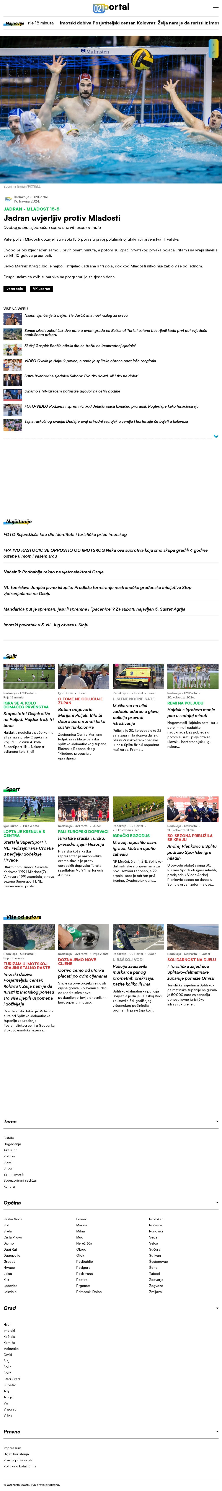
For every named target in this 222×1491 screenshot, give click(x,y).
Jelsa (7, 1273)
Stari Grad (11, 1379)
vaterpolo (15, 288)
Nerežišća (84, 1243)
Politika (9, 1156)
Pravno (12, 1431)
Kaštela (9, 1336)
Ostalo (8, 1138)
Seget (153, 1237)
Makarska (11, 1348)
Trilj (6, 1391)
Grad (9, 1308)
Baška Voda (12, 1219)
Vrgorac (9, 1409)
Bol (6, 1225)
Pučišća (155, 1225)
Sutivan (155, 1255)
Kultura (9, 1186)
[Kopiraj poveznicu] (213, 52)
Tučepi (154, 1273)
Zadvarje (156, 1279)
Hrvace (9, 1267)
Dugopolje (11, 1255)
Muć (79, 1237)
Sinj (6, 1361)
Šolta (153, 1267)
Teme (9, 1121)
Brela (7, 1231)
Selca (153, 1243)
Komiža (9, 1342)
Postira (82, 1279)
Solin (7, 1367)
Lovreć (81, 1219)
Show (7, 1168)
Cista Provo (12, 1237)
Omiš (7, 1355)
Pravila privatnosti (17, 1460)
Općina (12, 1202)
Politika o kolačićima (19, 1466)
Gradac (9, 1261)
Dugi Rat (10, 1249)
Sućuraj (155, 1249)
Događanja (12, 1144)
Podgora (83, 1267)
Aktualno (10, 1150)
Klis (6, 1279)
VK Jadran (41, 288)
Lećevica (10, 1286)
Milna (80, 1231)
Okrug (81, 1249)
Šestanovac (158, 1261)
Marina (81, 1225)
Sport (7, 1162)
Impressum (12, 1448)
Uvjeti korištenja (16, 1454)
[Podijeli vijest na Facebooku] (213, 45)
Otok (80, 1255)
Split (7, 1373)
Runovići (156, 1231)
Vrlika (7, 1415)
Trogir (8, 1397)
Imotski (9, 1330)
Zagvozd (156, 1286)
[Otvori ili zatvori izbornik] (216, 8)
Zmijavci (156, 1292)
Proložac (156, 1219)
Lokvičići (10, 1292)
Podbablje (84, 1261)
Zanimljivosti (13, 1174)
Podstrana (84, 1273)
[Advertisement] (111, 475)
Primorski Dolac (89, 1292)
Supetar (9, 1385)
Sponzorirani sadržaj (20, 1180)
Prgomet (83, 1286)
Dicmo (8, 1243)
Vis (5, 1403)
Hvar (7, 1324)
